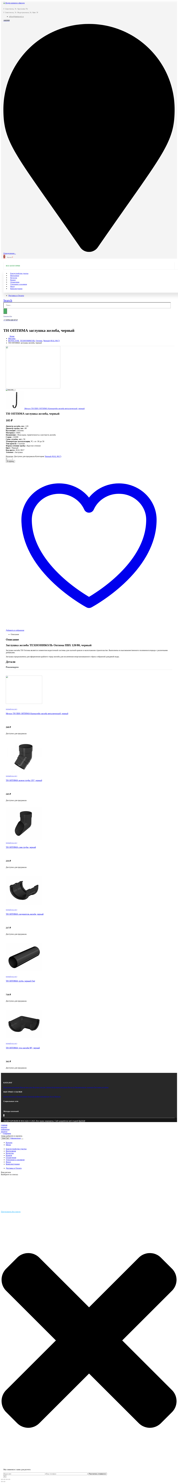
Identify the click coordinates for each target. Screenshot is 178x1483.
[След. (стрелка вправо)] (4, 1481)
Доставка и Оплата (16, 296)
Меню (8, 1145)
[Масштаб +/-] (9, 1479)
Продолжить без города (10, 1212)
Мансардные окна (26, 1087)
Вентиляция (11, 1151)
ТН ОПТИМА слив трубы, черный (21, 847)
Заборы (48, 1087)
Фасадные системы (39, 1087)
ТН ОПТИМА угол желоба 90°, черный (23, 1048)
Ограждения (11, 1158)
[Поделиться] (4, 1479)
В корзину (10, 461)
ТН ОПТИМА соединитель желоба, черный (24, 914)
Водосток (71, 1087)
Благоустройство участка (16, 1149)
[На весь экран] (7, 1479)
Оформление (15, 1138)
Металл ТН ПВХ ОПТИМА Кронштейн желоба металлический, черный (37, 713)
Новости (57, 1096)
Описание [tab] (15, 634)
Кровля (9, 1155)
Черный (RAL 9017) (53, 456)
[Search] (5, 311)
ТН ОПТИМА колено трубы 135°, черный (24, 780)
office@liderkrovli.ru (16, 17)
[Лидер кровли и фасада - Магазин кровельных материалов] (14, 3)
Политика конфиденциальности (38, 1096)
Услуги (52, 1096)
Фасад (8, 1162)
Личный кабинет (22, 1096)
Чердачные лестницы (101, 1087)
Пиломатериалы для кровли (84, 1087)
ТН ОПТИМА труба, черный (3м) (20, 981)
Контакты (12, 1096)
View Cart (5, 1138)
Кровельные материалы (11, 1087)
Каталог (6, 1096)
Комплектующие (16, 289)
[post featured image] (89, 690)
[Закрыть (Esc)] (2, 1479)
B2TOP (82, 1121)
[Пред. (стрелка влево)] (2, 1481)
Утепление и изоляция (18, 284)
